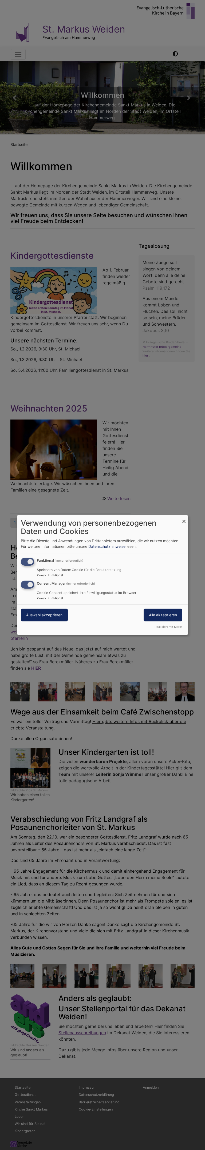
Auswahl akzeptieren (44, 615)
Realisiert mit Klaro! (168, 627)
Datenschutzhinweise (106, 546)
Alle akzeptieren (163, 615)
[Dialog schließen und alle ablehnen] (184, 518)
